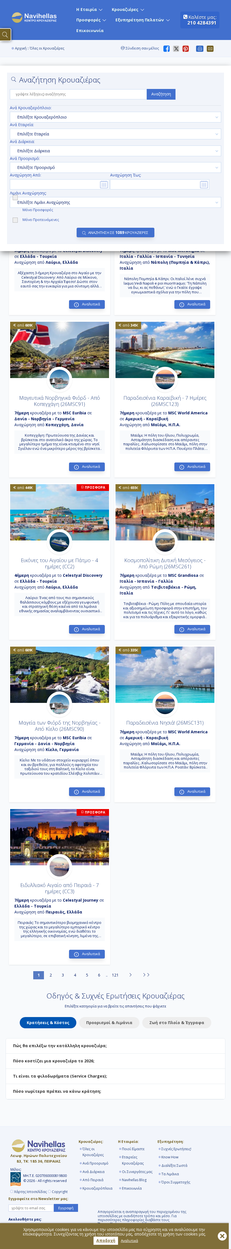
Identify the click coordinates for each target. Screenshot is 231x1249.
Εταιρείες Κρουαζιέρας (133, 1160)
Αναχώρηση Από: (25, 175)
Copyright (60, 1192)
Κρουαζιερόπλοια (97, 1188)
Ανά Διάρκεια (94, 1171)
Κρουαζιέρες (125, 9)
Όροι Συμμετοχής (175, 1182)
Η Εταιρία (86, 9)
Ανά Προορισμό (95, 1163)
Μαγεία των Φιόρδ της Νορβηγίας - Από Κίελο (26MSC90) (60, 725)
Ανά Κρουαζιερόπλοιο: (31, 108)
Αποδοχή (105, 1240)
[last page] (146, 975)
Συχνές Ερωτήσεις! (176, 1149)
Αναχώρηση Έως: (125, 175)
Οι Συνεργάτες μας (137, 1171)
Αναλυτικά (129, 1241)
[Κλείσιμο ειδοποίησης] (222, 1236)
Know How (169, 1157)
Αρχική (20, 48)
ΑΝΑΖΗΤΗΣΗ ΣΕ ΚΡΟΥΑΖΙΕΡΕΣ (118, 232)
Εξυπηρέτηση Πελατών (139, 20)
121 (115, 975)
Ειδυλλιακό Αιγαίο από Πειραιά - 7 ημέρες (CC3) (59, 888)
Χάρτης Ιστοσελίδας (30, 1192)
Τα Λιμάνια (170, 1174)
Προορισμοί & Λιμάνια (109, 1022)
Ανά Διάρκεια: (22, 141)
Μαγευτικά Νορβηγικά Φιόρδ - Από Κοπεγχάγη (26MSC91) (59, 400)
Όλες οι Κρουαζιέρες (93, 1152)
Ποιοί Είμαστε (133, 1149)
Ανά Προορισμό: (25, 158)
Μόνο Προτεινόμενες (41, 220)
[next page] (130, 975)
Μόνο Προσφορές (38, 209)
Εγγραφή (66, 1207)
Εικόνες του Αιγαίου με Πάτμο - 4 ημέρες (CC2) (59, 563)
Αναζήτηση (161, 94)
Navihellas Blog (134, 1179)
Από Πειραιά (93, 1179)
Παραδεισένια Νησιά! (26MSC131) (165, 722)
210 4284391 (202, 22)
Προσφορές (88, 20)
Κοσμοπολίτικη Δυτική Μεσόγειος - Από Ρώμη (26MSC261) (165, 563)
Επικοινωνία (90, 30)
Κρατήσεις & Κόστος (48, 1022)
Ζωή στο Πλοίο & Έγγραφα (176, 1022)
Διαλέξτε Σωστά (174, 1165)
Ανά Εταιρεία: (22, 124)
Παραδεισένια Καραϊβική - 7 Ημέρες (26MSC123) (164, 400)
